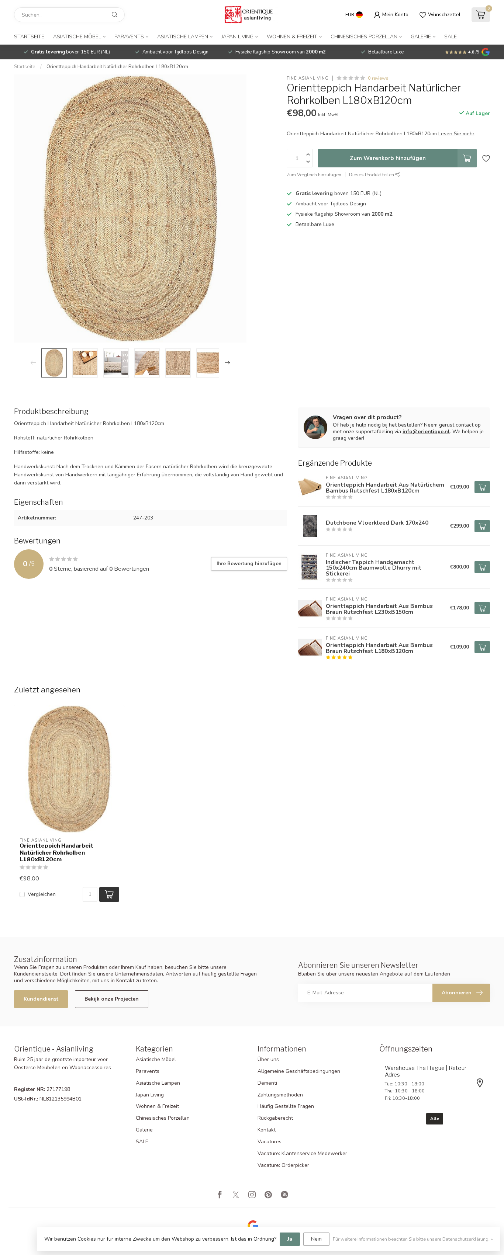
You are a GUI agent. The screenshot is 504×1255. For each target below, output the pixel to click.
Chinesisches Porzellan (364, 36)
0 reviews (378, 78)
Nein (316, 1238)
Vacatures (270, 1141)
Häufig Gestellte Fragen (286, 1106)
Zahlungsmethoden (280, 1094)
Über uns (268, 1059)
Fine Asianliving (308, 78)
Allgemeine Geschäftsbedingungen (299, 1071)
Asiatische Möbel (77, 36)
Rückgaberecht (275, 1118)
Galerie (421, 36)
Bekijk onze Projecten (111, 998)
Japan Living (237, 36)
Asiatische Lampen (182, 36)
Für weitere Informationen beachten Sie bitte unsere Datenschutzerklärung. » (413, 1239)
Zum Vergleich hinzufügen (314, 174)
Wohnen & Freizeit (292, 36)
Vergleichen (42, 894)
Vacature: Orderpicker (283, 1165)
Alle (434, 1119)
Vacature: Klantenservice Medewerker (302, 1153)
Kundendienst (41, 998)
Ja (289, 1238)
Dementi (267, 1083)
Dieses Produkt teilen (372, 174)
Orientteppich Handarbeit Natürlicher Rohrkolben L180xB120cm (117, 66)
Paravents (129, 36)
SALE (450, 36)
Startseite (29, 36)
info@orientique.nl (426, 431)
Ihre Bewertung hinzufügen (249, 563)
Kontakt (267, 1129)
